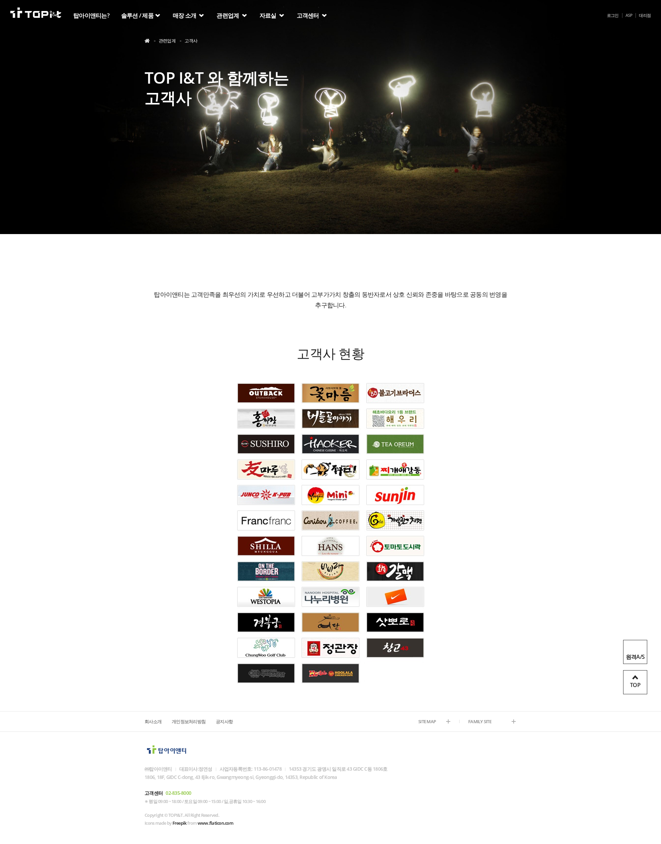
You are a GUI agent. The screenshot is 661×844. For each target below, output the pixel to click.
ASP (629, 15)
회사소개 (153, 721)
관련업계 (228, 15)
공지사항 (224, 721)
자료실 (268, 15)
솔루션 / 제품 (137, 15)
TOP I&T (35, 14)
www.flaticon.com (215, 823)
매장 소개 (185, 15)
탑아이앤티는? (91, 15)
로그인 (613, 15)
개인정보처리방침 (189, 721)
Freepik (179, 823)
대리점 (645, 15)
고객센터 (308, 15)
